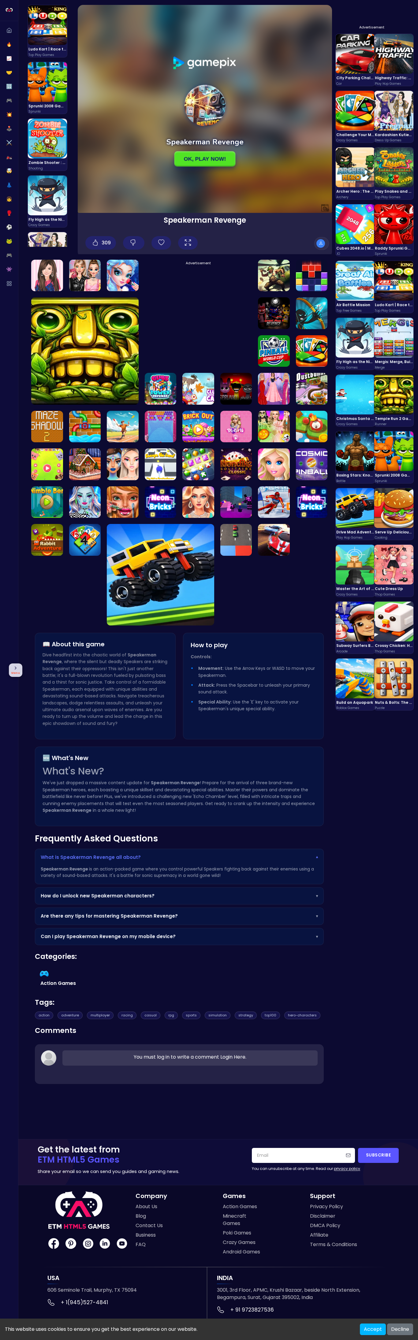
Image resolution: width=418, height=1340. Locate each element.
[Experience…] (274, 502)
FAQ (141, 1244)
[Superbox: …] (236, 502)
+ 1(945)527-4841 (84, 1302)
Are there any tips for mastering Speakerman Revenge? (179, 916)
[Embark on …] (236, 427)
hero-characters (302, 1015)
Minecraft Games (234, 1219)
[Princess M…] (123, 275)
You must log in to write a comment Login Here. (190, 1056)
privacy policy (347, 1168)
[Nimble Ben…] (47, 502)
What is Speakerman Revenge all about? (179, 857)
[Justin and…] (47, 275)
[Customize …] (85, 502)
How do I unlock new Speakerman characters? (179, 896)
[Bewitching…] (123, 464)
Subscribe (378, 1155)
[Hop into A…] (47, 540)
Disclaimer (322, 1215)
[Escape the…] (161, 464)
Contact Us (149, 1225)
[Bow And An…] (312, 313)
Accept (373, 1329)
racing (127, 1015)
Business (146, 1234)
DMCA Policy (325, 1225)
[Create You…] (274, 427)
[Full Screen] (188, 243)
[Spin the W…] (85, 275)
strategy (245, 1015)
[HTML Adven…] (161, 389)
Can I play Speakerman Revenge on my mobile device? (179, 936)
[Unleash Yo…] (85, 540)
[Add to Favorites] (161, 243)
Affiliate (319, 1234)
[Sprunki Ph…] (236, 389)
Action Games (240, 1206)
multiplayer (100, 1015)
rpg (171, 1015)
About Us (146, 1206)
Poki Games (237, 1232)
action (44, 1015)
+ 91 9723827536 (252, 1309)
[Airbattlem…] (274, 275)
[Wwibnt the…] (198, 502)
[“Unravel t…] (161, 427)
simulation (217, 1015)
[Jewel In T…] (123, 427)
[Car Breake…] (236, 540)
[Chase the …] (312, 389)
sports (191, 1015)
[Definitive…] (274, 313)
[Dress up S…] (274, 464)
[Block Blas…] (312, 275)
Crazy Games (239, 1242)
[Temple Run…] (85, 351)
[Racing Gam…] (274, 540)
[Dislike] (133, 243)
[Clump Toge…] (198, 389)
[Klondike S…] (236, 464)
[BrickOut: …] (198, 427)
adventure (70, 1015)
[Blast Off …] (312, 464)
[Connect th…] (85, 427)
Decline (400, 1329)
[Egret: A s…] (85, 464)
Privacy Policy (326, 1206)
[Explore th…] (312, 427)
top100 (270, 1015)
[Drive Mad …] (160, 574)
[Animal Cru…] (47, 464)
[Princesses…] (274, 389)
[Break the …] (312, 502)
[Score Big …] (274, 351)
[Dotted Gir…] (123, 502)
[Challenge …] (312, 351)
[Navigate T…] (47, 427)
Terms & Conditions (333, 1244)
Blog (141, 1215)
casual (150, 1015)
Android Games (241, 1251)
